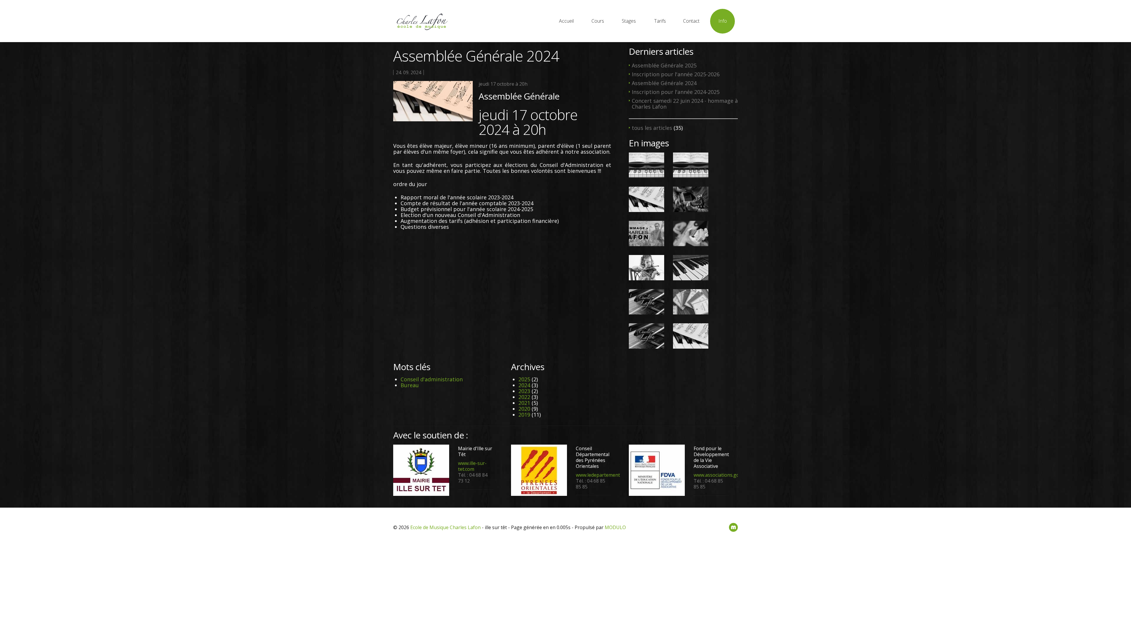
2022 (524, 396)
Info (722, 21)
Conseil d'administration (432, 379)
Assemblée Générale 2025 (664, 65)
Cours (597, 21)
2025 (524, 379)
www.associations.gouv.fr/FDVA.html (734, 475)
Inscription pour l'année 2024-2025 (676, 92)
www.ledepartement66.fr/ (604, 475)
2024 (524, 385)
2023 (524, 391)
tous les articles (652, 128)
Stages (629, 21)
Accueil (566, 21)
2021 (524, 402)
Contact (691, 21)
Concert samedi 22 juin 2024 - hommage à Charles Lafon (685, 104)
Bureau (410, 385)
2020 (524, 408)
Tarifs (660, 21)
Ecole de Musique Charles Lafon (445, 527)
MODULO (615, 527)
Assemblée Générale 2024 (664, 83)
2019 (524, 414)
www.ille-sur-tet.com (472, 466)
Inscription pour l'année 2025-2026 (676, 74)
